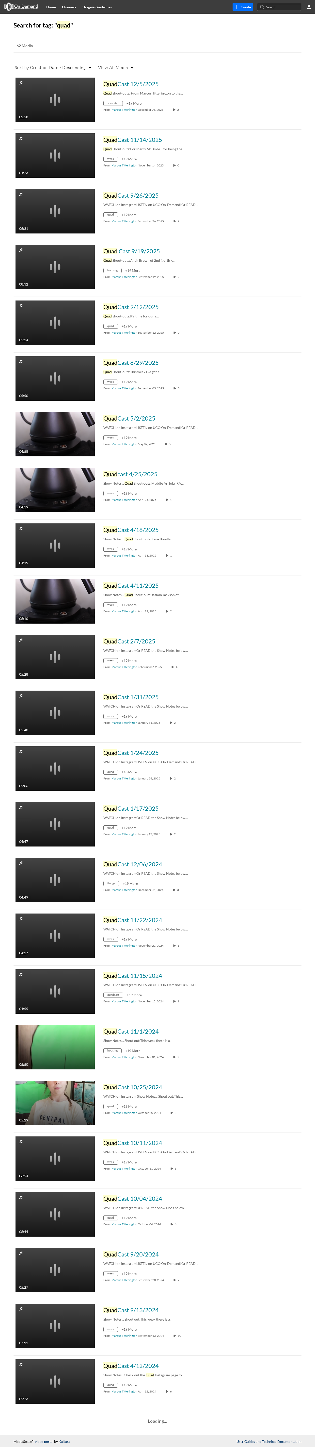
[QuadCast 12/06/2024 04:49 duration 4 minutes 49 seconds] (55, 879)
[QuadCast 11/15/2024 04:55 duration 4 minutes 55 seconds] (55, 991)
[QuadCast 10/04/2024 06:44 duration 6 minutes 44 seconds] (55, 1214)
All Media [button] (113, 67)
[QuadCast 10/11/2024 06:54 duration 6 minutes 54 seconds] (55, 1158)
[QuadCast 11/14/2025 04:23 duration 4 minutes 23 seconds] (55, 155)
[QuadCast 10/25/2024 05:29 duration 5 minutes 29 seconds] (55, 1102)
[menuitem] (51, 7)
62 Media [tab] (24, 45)
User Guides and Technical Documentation (268, 1441)
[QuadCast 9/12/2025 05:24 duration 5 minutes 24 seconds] (55, 322)
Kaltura (64, 1441)
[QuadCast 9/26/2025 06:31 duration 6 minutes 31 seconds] (55, 211)
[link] (243, 7)
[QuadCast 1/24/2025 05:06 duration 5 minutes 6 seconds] (55, 768)
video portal (44, 1441)
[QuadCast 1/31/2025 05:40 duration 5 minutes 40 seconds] (55, 712)
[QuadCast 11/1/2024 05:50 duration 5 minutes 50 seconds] (55, 1047)
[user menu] (309, 7)
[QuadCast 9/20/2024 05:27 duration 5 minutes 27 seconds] (55, 1270)
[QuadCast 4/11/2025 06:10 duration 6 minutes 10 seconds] (55, 601)
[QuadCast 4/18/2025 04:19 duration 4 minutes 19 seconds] (55, 545)
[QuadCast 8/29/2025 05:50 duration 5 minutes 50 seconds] (55, 378)
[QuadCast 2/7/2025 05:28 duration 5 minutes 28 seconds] (55, 657)
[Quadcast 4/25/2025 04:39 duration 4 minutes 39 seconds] (55, 489)
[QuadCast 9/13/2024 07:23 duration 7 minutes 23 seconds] (55, 1325)
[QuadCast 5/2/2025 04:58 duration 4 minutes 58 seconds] (55, 434)
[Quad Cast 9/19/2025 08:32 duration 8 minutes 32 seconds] (55, 266)
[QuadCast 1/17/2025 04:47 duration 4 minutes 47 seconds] (55, 824)
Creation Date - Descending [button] (50, 67)
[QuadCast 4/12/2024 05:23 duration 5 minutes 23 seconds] (55, 1381)
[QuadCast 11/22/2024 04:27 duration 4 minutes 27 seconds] (55, 935)
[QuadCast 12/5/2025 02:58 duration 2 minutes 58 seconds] (55, 99)
